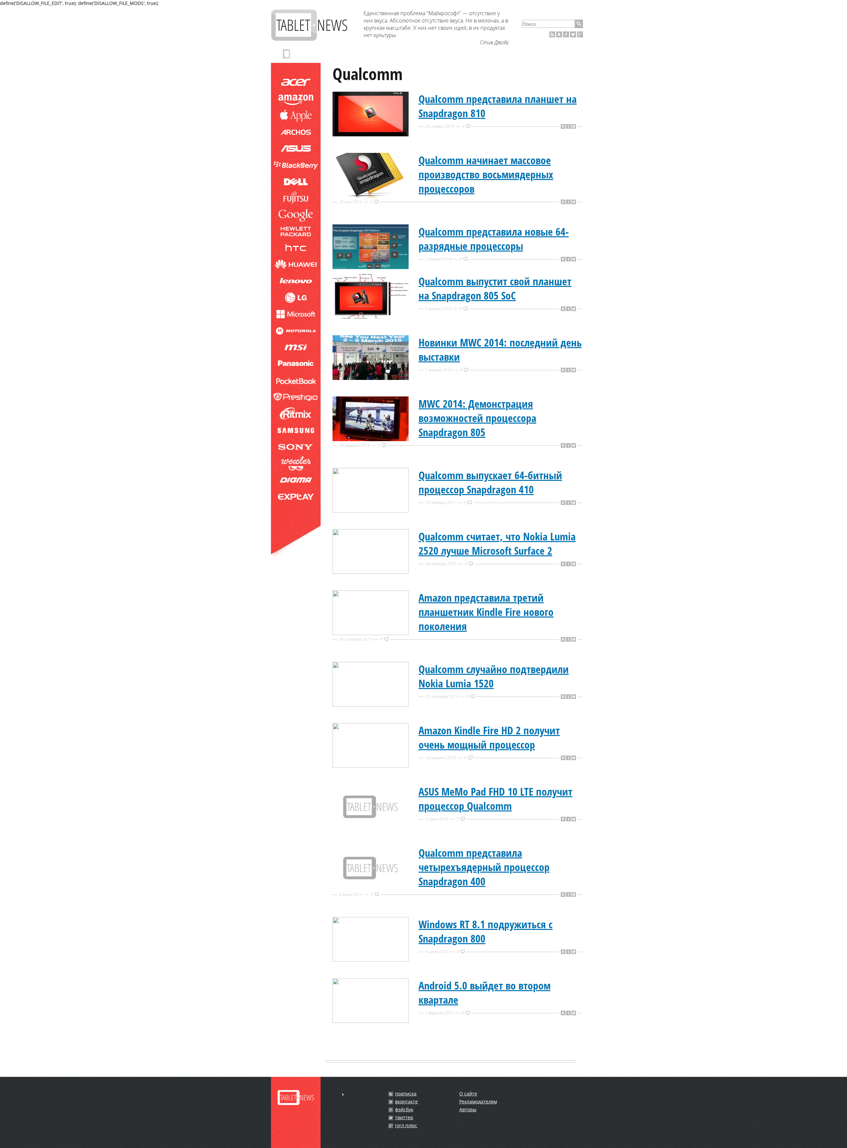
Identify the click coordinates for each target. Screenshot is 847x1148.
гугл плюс (406, 1125)
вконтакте (406, 1102)
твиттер (404, 1118)
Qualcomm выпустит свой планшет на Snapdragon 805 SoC (495, 288)
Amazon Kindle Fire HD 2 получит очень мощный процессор (489, 737)
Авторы (467, 1109)
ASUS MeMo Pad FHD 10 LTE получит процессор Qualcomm (495, 798)
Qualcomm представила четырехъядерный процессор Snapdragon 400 (484, 867)
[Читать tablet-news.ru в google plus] (580, 34)
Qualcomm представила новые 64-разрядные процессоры (494, 238)
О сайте (468, 1093)
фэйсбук (404, 1110)
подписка (406, 1094)
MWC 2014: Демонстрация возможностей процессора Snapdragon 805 (477, 417)
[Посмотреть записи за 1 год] (343, 1094)
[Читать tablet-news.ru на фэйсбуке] (566, 34)
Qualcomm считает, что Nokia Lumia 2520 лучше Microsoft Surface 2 (497, 543)
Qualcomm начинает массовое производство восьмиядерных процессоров (486, 174)
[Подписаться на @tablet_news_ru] (573, 34)
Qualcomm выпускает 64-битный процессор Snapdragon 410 (490, 482)
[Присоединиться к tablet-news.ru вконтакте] (559, 34)
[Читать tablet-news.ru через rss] (552, 34)
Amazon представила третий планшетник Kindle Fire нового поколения (486, 611)
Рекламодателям (478, 1101)
